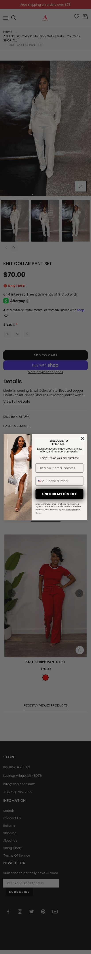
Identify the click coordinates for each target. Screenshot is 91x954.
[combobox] (40, 480)
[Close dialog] (82, 438)
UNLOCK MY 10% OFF (59, 494)
